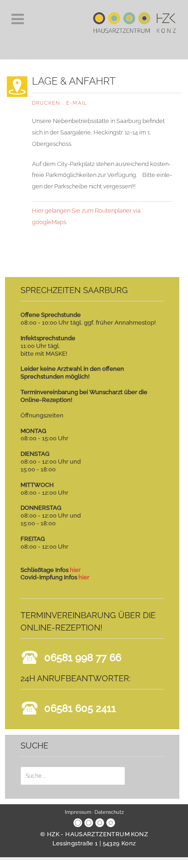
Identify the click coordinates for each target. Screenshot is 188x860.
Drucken (47, 103)
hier (75, 569)
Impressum (78, 812)
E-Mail (76, 103)
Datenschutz (109, 812)
